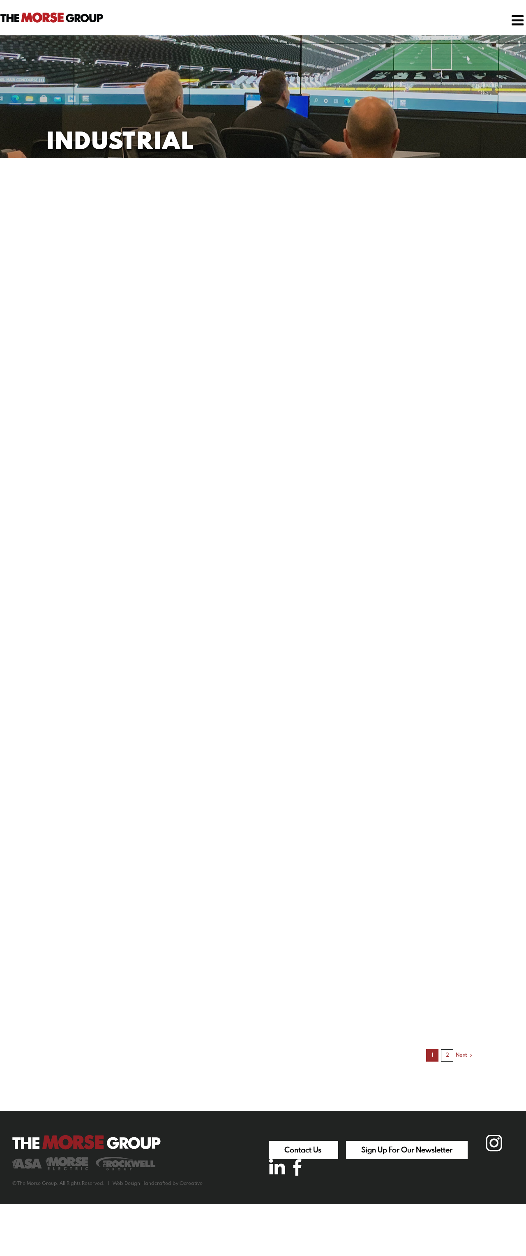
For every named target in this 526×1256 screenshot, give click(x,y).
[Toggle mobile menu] (519, 20)
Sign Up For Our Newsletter (406, 1150)
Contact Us (303, 1150)
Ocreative (191, 1183)
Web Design (126, 1183)
